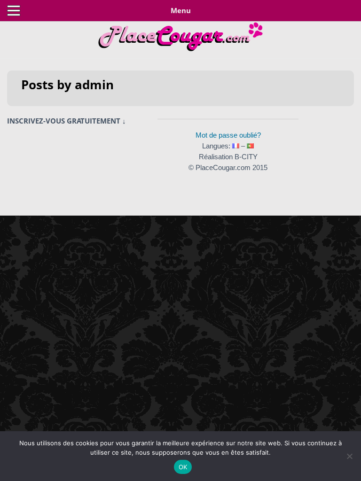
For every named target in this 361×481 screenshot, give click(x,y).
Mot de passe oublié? (228, 135)
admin (94, 84)
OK (183, 467)
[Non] (349, 456)
